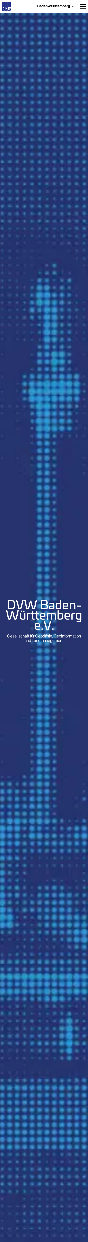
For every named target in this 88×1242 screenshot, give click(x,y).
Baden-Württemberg (53, 6)
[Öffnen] (83, 6)
